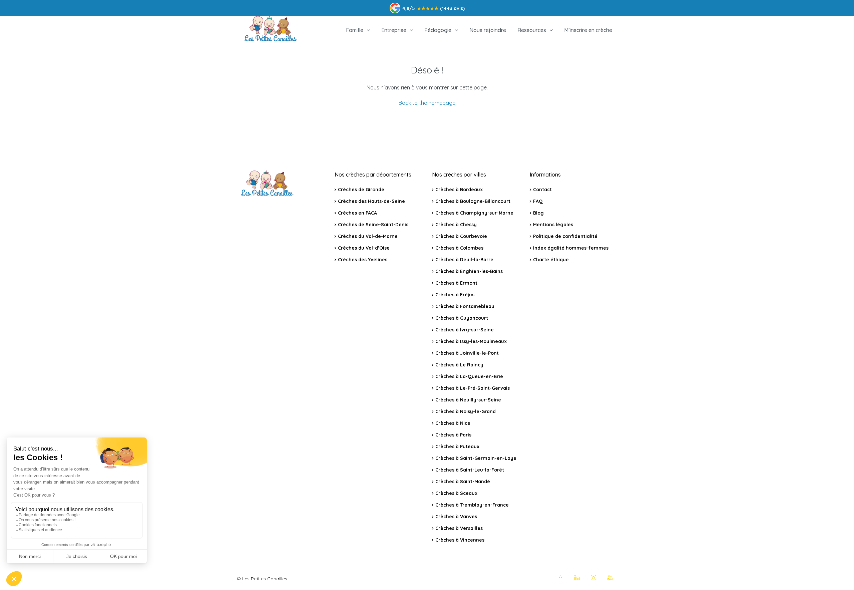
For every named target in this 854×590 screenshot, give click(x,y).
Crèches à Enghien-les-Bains (469, 271)
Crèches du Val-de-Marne (368, 236)
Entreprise (393, 30)
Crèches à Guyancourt (461, 318)
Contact (542, 190)
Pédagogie (437, 30)
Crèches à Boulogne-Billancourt (472, 201)
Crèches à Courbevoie (461, 236)
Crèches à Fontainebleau (464, 306)
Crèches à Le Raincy (459, 365)
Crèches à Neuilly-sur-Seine (468, 400)
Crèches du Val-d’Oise (364, 248)
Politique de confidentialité (565, 236)
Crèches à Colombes (459, 248)
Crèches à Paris (453, 435)
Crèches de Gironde (361, 190)
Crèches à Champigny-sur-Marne (474, 213)
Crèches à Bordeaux (459, 190)
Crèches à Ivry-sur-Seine (464, 330)
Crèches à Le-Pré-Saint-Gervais (472, 388)
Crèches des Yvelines (362, 260)
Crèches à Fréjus (454, 295)
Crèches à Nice (452, 423)
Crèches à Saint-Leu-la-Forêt (469, 470)
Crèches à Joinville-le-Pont (467, 353)
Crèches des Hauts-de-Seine (371, 201)
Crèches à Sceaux (456, 493)
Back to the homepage (427, 102)
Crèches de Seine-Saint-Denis (373, 225)
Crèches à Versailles (459, 528)
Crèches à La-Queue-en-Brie (469, 376)
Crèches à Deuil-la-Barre (464, 260)
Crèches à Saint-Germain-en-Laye (475, 458)
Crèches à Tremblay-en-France (472, 505)
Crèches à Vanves (456, 517)
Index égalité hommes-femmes (570, 248)
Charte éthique (551, 260)
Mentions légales (553, 225)
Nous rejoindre (487, 30)
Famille (354, 30)
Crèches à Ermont (456, 283)
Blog (538, 213)
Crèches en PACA (357, 213)
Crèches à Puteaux (457, 447)
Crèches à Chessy (456, 225)
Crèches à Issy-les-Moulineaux (471, 341)
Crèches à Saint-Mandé (462, 482)
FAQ (538, 201)
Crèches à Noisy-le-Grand (465, 411)
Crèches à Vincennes (459, 540)
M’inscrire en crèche (588, 30)
